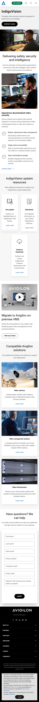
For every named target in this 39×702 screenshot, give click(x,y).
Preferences (11, 694)
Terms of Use (14, 687)
